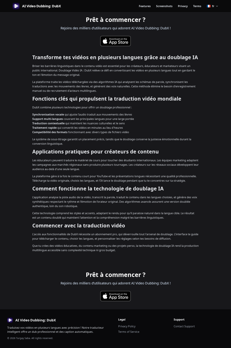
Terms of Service (128, 332)
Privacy (183, 6)
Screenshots (164, 6)
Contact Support (184, 326)
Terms (197, 6)
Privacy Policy (126, 326)
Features (145, 6)
